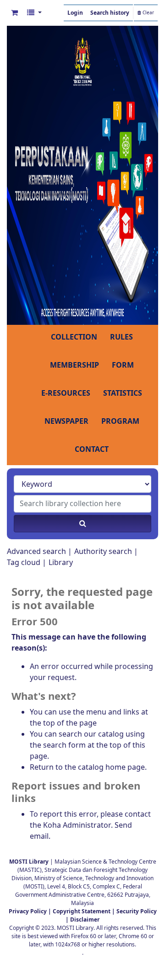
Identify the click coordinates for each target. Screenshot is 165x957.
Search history (109, 13)
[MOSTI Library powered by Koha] (82, 174)
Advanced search (36, 551)
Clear (147, 13)
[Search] (82, 523)
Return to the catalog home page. (88, 767)
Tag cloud (23, 562)
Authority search (103, 551)
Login (75, 13)
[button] (14, 13)
